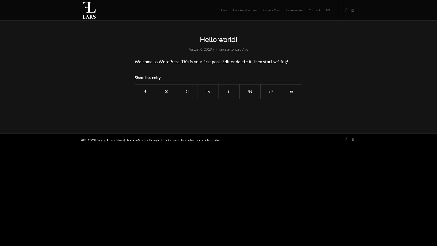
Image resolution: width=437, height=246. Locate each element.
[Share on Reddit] (271, 92)
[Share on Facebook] (145, 92)
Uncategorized (230, 49)
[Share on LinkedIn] (208, 92)
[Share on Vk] (250, 92)
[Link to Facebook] (346, 10)
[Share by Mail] (291, 92)
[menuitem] (224, 10)
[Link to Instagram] (352, 10)
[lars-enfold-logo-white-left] (102, 10)
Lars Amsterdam (210, 139)
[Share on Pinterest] (187, 92)
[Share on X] (166, 92)
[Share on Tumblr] (229, 92)
